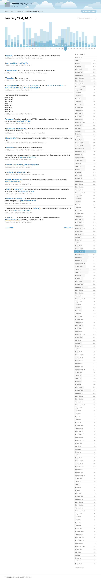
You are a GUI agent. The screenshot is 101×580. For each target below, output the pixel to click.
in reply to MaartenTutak (38, 133)
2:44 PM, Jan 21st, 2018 (11, 150)
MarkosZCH (10, 165)
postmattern (10, 147)
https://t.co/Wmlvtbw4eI (28, 201)
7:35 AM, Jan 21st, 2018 (11, 222)
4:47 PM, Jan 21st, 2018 (11, 80)
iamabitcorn (10, 119)
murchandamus (33, 85)
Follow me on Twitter (89, 11)
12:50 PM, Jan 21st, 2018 (12, 184)
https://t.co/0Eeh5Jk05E (12, 220)
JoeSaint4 (9, 55)
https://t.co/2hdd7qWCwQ (55, 85)
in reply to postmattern (38, 150)
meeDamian (10, 172)
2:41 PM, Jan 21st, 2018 (11, 159)
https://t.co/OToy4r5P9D (12, 87)
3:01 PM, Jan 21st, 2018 (11, 142)
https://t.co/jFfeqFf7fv (21, 63)
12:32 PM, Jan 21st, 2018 (12, 212)
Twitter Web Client (26, 58)
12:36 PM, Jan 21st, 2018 (12, 193)
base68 (8, 179)
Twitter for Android (26, 222)
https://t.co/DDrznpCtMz (12, 182)
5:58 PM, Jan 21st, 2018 (11, 58)
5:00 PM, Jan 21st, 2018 (11, 65)
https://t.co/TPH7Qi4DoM (22, 210)
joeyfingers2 (10, 63)
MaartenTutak (10, 128)
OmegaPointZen (11, 85)
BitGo (10, 218)
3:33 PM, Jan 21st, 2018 (11, 133)
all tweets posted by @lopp (32, 11)
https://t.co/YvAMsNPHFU (27, 157)
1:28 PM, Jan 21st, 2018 (11, 167)
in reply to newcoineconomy (39, 73)
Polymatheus (10, 78)
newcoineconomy (11, 70)
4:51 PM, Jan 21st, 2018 (11, 73)
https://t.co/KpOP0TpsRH (26, 191)
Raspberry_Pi (21, 128)
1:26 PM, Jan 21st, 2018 (11, 174)
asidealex (9, 189)
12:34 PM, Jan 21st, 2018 (12, 203)
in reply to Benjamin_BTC (39, 142)
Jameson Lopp (13, 577)
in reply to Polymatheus (38, 80)
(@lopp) (21, 3)
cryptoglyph (10, 198)
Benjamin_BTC (11, 138)
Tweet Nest (28, 577)
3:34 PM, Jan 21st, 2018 (11, 123)
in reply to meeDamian (38, 174)
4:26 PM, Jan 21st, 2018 (11, 90)
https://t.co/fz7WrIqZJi (23, 121)
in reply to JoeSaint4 (37, 58)
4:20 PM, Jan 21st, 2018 (11, 114)
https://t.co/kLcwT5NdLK (32, 87)
